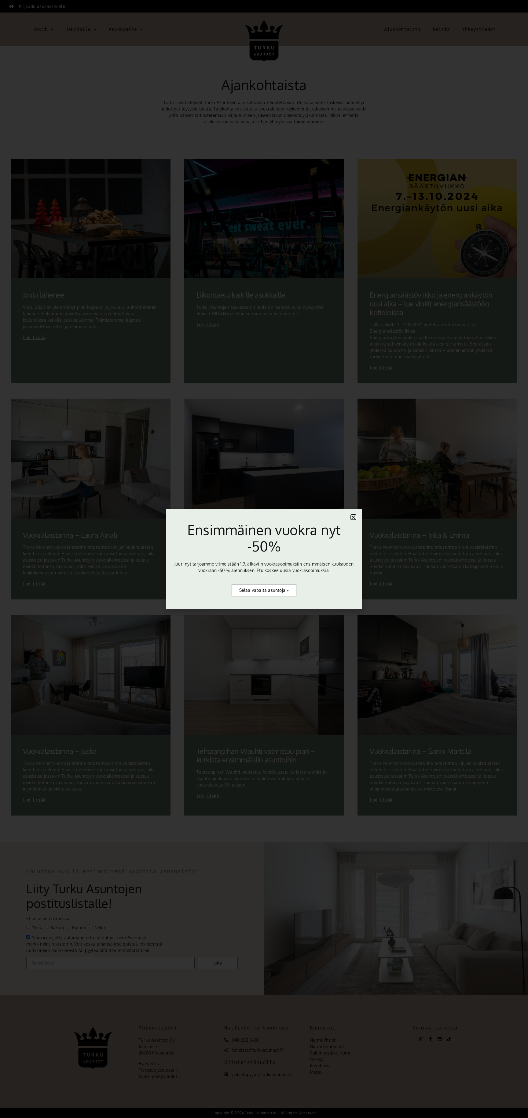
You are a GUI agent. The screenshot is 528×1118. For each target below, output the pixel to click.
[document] (264, 559)
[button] (353, 517)
